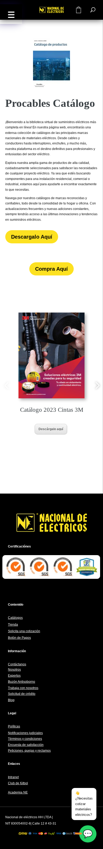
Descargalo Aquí (31, 237)
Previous (6, 385)
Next (96, 385)
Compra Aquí (51, 269)
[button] (11, 14)
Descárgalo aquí (51, 429)
